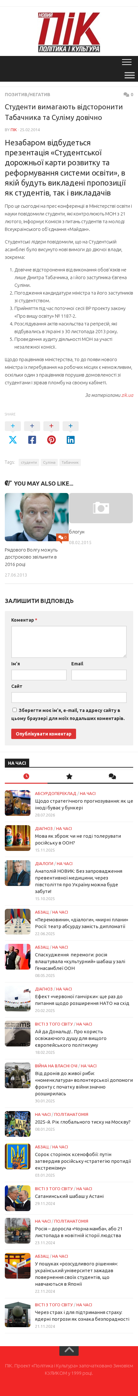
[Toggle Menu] (130, 75)
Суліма (49, 462)
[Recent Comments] (112, 777)
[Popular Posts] (68, 777)
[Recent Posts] (26, 777)
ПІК (14, 129)
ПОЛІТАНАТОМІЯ (71, 1114)
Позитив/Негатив (27, 94)
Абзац (42, 912)
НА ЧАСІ (88, 793)
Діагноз (44, 828)
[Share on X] (13, 433)
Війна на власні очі (56, 1065)
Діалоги (44, 863)
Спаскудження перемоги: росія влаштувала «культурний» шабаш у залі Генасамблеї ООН (80, 961)
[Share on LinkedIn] (71, 433)
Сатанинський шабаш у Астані (69, 1196)
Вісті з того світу (54, 1024)
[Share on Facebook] (32, 433)
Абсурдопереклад (55, 793)
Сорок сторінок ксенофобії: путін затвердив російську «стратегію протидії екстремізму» (83, 1161)
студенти (29, 462)
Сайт (16, 686)
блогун (76, 531)
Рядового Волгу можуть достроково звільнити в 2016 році (31, 557)
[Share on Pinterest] (51, 433)
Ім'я (15, 663)
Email (77, 663)
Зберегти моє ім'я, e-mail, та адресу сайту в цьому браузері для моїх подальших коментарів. (68, 714)
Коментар (24, 620)
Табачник (70, 462)
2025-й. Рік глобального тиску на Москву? (83, 1122)
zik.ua (127, 395)
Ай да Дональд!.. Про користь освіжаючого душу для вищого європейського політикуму (71, 1038)
